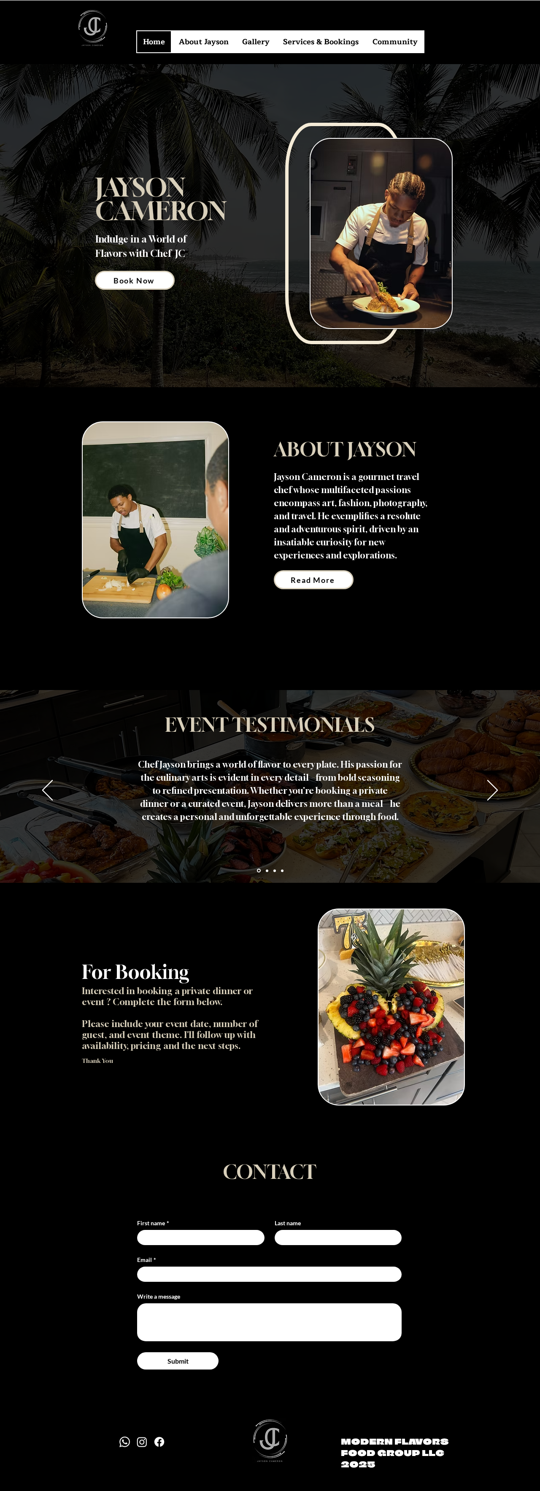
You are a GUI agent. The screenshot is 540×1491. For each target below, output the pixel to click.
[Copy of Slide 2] (274, 870)
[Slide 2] (266, 871)
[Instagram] (141, 1441)
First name (153, 1223)
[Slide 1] (258, 870)
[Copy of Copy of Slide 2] (282, 870)
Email (146, 1259)
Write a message (158, 1296)
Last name (288, 1223)
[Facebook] (159, 1441)
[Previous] (47, 791)
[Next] (492, 791)
